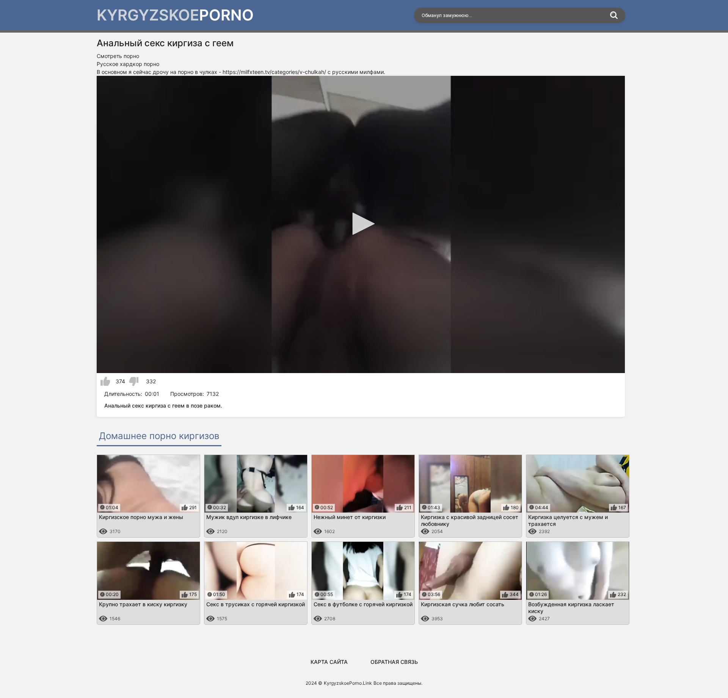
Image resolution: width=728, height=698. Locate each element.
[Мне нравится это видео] (105, 381)
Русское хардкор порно (128, 64)
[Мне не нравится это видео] (133, 381)
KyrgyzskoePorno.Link (348, 683)
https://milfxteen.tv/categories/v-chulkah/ (274, 72)
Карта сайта (329, 662)
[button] (361, 223)
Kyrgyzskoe (175, 15)
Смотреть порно (118, 56)
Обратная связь (394, 662)
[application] (361, 224)
